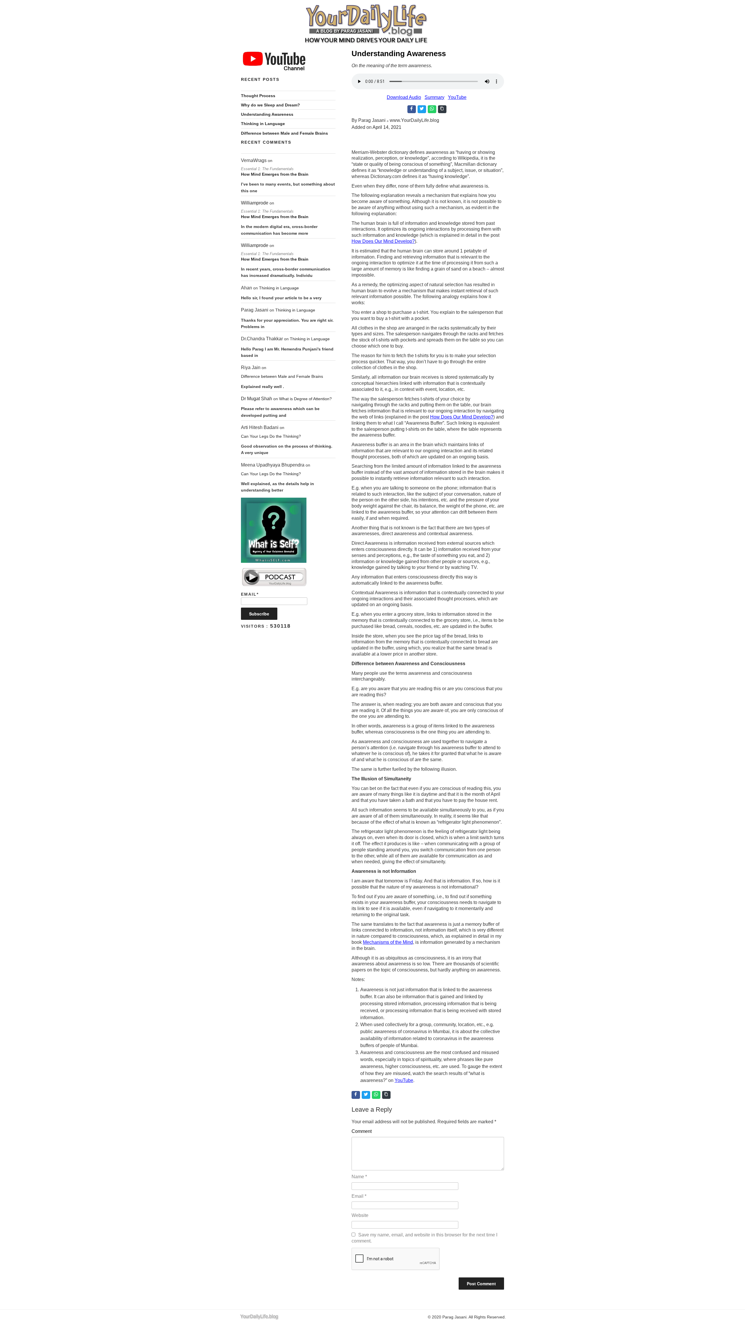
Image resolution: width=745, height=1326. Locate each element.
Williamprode (254, 202)
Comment (362, 1131)
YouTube (457, 97)
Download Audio (404, 97)
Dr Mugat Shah (256, 398)
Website (360, 1215)
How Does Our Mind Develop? (383, 241)
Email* (250, 594)
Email (359, 1196)
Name (359, 1176)
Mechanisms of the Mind (388, 942)
